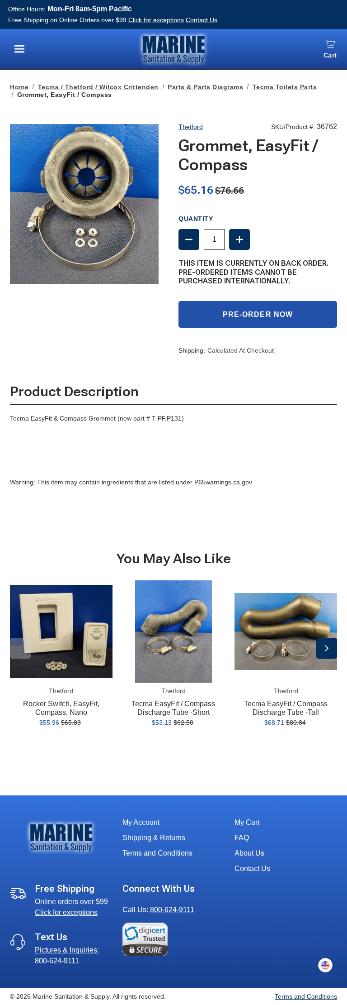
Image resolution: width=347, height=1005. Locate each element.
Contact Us (201, 20)
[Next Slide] (326, 648)
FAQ (241, 838)
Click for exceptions (156, 20)
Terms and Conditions (157, 853)
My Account (140, 822)
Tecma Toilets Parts (285, 87)
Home (19, 87)
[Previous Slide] (20, 648)
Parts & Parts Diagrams (205, 87)
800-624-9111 (172, 910)
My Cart (246, 822)
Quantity (195, 218)
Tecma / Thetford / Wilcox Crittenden (98, 87)
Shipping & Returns (153, 838)
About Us (249, 853)
